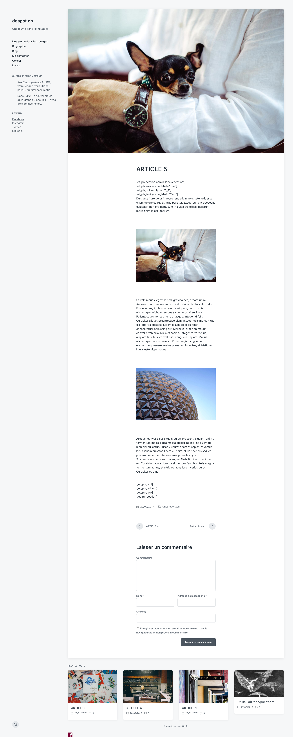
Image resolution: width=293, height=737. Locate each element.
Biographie (19, 46)
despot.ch (22, 20)
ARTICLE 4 (134, 708)
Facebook (18, 119)
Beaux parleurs (32, 82)
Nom (140, 596)
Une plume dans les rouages (30, 41)
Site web (141, 611)
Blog (15, 51)
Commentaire (144, 558)
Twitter (16, 127)
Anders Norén (181, 726)
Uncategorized (171, 506)
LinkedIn (17, 130)
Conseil (16, 60)
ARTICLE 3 (78, 708)
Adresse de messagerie (192, 596)
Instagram (18, 123)
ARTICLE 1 (189, 708)
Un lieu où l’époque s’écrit (256, 702)
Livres (16, 65)
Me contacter (20, 55)
